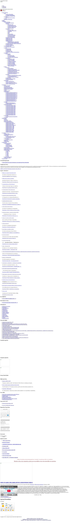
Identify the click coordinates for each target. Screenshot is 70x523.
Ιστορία (5, 66)
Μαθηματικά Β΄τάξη (9, 39)
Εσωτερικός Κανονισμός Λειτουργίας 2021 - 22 (10, 302)
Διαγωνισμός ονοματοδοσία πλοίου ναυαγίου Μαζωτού (10, 394)
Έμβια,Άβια (10, 31)
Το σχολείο (4, 84)
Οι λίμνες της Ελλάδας (11, 64)
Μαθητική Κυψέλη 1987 (10, 122)
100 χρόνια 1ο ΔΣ (7, 86)
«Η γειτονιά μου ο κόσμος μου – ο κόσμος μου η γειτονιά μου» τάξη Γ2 (10, 212)
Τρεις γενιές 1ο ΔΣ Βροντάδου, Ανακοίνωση (8, 405)
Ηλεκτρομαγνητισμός (11, 36)
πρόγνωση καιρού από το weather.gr (9, 515)
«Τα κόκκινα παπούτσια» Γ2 (5, 223)
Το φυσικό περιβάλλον (11, 56)
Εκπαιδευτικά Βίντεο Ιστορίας (10, 78)
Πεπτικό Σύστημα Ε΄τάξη (12, 25)
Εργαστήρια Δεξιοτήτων (7, 497)
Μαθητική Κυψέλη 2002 (10, 129)
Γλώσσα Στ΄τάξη (8, 50)
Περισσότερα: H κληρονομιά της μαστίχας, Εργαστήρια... (11, 198)
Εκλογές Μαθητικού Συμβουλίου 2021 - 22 (9, 298)
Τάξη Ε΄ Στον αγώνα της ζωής (10, 82)
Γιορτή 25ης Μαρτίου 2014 (6, 455)
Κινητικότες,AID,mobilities (10, 15)
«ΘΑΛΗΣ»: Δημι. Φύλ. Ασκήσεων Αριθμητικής (13, 43)
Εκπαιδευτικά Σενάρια (7, 143)
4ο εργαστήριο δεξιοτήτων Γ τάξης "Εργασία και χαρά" (8, 189)
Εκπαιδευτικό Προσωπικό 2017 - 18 (11, 93)
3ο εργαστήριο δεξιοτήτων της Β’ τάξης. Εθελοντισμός (10, 328)
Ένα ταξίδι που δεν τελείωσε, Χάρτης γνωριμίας (9, 398)
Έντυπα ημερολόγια (7, 85)
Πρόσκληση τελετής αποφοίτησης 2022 (8, 331)
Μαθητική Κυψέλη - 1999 (10, 126)
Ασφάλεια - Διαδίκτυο (5, 312)
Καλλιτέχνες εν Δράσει (7, 120)
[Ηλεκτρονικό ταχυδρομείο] (39, 484)
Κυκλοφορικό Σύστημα (11, 35)
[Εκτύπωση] (32, 484)
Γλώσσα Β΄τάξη (8, 49)
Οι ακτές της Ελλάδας (11, 60)
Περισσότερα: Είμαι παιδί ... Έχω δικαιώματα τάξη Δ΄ (10, 260)
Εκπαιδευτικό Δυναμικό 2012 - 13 (11, 100)
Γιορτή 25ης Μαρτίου (5, 453)
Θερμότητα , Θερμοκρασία (12, 30)
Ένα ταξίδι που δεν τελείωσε (10, 17)
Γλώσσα (5, 47)
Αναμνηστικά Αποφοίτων (8, 104)
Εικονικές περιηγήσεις (9, 79)
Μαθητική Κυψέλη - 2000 (10, 127)
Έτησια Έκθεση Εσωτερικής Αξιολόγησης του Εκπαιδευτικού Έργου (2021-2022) (15, 162)
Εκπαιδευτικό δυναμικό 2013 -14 (11, 101)
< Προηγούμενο (2, 496)
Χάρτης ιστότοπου (5, 315)
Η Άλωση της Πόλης (9, 146)
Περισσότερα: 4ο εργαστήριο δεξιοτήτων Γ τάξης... (10, 193)
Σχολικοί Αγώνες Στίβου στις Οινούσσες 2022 (9, 332)
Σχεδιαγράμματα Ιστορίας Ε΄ (12, 76)
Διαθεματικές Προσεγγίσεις (8, 139)
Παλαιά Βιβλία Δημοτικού (8, 149)
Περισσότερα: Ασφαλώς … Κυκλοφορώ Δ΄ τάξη (9, 249)
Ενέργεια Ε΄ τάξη (10, 24)
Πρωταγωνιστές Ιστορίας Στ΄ (12, 73)
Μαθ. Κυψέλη (4, 118)
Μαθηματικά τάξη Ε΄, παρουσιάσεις (13, 41)
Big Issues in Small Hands (8, 19)
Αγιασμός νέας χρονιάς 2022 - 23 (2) (7, 322)
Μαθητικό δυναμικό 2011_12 (10, 102)
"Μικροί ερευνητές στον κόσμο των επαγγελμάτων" (8, 178)
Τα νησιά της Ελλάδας (11, 62)
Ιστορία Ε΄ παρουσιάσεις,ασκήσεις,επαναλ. (14, 75)
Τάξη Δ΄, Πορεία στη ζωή (10, 81)
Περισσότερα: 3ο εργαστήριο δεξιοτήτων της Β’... (9, 187)
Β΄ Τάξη (7, 152)
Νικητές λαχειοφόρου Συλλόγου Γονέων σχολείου (10, 335)
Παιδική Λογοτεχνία (5, 316)
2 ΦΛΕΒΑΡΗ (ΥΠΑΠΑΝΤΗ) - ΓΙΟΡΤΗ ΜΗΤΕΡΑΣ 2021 (11, 444)
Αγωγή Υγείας (6, 135)
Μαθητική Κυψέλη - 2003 (10, 130)
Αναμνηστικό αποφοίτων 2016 (10, 109)
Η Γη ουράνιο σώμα (11, 55)
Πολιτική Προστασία (5, 318)
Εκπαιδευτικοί (6, 91)
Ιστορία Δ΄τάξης (8, 77)
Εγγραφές (3, 317)
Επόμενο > (7, 496)
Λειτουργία (6, 117)
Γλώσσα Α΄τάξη (8, 48)
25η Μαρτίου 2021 (5, 446)
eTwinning (5, 16)
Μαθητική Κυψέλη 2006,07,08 (10, 125)
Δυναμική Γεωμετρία (9, 44)
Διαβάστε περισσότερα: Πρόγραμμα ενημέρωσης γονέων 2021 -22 (10, 168)
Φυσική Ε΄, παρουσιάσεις (12, 27)
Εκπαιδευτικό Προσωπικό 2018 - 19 (11, 92)
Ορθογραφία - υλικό (9, 51)
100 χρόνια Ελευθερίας (6, 442)
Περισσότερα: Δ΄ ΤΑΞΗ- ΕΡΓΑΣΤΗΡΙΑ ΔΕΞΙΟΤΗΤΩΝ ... (11, 255)
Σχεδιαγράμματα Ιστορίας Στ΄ (12, 71)
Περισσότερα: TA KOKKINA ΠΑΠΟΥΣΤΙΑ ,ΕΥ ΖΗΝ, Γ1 (11, 204)
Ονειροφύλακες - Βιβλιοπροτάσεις (6, 388)
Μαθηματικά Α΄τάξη (9, 38)
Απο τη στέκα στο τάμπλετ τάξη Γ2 (6, 240)
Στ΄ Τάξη (7, 156)
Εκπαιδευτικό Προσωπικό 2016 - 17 (11, 94)
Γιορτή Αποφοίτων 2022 (6, 325)
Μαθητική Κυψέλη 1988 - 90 (10, 123)
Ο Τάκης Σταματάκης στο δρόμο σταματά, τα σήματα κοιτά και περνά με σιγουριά (11, 274)
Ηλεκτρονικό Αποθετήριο (8, 87)
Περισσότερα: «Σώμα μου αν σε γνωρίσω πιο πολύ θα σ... (11, 221)
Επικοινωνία (4, 314)
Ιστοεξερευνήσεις (7, 147)
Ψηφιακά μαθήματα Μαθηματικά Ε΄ (13, 42)
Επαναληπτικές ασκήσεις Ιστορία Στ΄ (13, 72)
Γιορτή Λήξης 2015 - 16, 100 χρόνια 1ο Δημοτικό (10, 457)
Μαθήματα (4, 21)
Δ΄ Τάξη (7, 154)
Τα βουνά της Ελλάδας (11, 63)
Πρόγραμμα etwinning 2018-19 (7, 399)
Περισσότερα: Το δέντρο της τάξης (7, 294)
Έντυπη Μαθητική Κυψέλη (8, 121)
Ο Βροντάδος (6, 115)
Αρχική (3, 20)
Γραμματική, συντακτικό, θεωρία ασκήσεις (12, 52)
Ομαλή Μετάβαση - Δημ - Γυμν (11, 136)
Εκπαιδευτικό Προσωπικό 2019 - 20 (11, 96)
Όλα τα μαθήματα (10, 68)
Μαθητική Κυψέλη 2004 (10, 131)
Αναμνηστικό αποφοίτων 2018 (10, 111)
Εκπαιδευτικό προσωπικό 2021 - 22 (11, 98)
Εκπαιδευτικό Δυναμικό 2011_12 (11, 99)
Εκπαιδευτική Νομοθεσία (6, 306)
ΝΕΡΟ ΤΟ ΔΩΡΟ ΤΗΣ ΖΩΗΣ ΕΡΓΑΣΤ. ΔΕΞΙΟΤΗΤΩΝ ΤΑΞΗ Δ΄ (9, 268)
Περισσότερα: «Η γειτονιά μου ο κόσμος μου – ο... (10, 215)
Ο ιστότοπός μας (4, 310)
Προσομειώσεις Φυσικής (10, 22)
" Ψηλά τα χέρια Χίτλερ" (6, 440)
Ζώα (8, 33)
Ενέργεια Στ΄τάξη (10, 29)
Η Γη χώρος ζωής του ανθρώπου (13, 57)
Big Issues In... (4, 307)
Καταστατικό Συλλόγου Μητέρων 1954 (7, 403)
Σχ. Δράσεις (4, 132)
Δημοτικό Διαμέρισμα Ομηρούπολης (11, 116)
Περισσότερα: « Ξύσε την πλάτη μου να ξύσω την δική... (11, 210)
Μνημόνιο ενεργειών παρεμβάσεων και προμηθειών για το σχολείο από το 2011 (14, 323)
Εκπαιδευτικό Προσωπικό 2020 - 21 (11, 97)
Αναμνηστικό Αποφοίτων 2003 (10, 107)
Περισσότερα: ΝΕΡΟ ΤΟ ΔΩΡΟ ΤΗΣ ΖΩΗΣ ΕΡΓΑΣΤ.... (11, 272)
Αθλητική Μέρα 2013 (5, 448)
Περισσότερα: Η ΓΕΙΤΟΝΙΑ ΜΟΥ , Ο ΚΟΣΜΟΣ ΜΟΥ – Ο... (11, 266)
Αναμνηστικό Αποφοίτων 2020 (10, 106)
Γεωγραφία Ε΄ (8, 58)
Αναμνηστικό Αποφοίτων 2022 (10, 105)
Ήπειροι (9, 54)
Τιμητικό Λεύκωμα (7, 90)
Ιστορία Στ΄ (8, 67)
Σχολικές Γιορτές (6, 133)
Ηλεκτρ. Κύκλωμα (9, 145)
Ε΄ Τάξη (7, 155)
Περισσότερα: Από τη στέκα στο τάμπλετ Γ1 (9, 238)
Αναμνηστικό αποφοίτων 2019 (10, 112)
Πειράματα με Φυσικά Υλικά (10, 37)
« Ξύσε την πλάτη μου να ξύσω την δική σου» (7, 206)
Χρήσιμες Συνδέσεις (5, 313)
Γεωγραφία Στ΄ (8, 53)
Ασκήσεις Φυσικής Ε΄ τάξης (12, 26)
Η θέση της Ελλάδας (11, 59)
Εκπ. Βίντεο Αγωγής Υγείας (10, 137)
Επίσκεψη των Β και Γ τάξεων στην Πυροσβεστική (10, 336)
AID (5, 13)
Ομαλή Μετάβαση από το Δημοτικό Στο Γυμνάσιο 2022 (10, 334)
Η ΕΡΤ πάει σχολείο (7, 157)
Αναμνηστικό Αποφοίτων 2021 (10, 113)
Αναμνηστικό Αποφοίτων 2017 (10, 110)
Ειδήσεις (5, 119)
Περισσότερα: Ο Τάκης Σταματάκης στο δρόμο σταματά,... (11, 277)
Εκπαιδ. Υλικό (4, 142)
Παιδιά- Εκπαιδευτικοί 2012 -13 (11, 103)
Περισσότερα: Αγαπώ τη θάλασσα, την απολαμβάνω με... (11, 232)
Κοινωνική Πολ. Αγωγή (7, 46)
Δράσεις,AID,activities (9, 14)
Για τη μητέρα (4, 451)
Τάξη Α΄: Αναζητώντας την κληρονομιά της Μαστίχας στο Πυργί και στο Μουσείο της (12, 285)
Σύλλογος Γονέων (5, 311)
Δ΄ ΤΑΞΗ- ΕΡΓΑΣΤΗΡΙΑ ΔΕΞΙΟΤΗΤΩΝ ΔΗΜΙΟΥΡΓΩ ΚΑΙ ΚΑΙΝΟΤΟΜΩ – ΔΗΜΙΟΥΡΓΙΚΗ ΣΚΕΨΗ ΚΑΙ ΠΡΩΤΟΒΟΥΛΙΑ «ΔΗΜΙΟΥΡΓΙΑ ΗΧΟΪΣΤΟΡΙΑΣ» (21, 251)
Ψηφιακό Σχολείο (5, 309)
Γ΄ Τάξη (7, 153)
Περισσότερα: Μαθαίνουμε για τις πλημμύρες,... (9, 176)
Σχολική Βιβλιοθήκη (5, 308)
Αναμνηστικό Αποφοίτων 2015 (10, 108)
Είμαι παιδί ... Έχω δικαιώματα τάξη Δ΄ (6, 257)
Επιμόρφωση (6, 140)
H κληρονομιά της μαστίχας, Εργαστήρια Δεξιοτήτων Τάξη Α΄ (9, 195)
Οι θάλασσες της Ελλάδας (12, 61)
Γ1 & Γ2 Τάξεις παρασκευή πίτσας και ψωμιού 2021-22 (10, 338)
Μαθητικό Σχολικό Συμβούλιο (8, 88)
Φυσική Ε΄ (7, 23)
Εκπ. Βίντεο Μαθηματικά (10, 45)
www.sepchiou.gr (45, 519)
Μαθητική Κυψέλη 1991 (10, 124)
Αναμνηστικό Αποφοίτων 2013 (10, 114)
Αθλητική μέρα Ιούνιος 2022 (6, 329)
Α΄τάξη (7, 151)
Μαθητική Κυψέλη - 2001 (10, 128)
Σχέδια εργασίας (6, 141)
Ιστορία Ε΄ (7, 74)
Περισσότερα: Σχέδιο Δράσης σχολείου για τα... (9, 283)
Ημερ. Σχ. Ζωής (4, 158)
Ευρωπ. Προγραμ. (5, 12)
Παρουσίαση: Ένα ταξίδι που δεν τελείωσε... (9, 395)
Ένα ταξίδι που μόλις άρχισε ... (7, 397)
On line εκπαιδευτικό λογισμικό (9, 148)
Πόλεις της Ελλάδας (11, 65)
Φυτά (9, 32)
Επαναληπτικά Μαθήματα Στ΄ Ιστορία (13, 70)
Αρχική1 (5, 18)
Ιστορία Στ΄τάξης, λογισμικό (12, 69)
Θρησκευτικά (6, 80)
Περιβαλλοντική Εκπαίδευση (8, 134)
